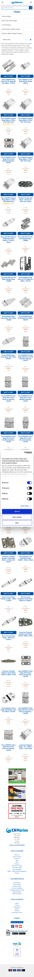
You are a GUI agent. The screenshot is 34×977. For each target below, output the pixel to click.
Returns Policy (17, 886)
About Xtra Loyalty (17, 865)
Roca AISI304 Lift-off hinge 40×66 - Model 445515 (25, 81)
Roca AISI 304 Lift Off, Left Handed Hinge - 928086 (25, 238)
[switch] (29, 488)
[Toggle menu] (2, 2)
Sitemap (17, 864)
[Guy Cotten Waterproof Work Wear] (17, 793)
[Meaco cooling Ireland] (17, 776)
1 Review (12, 124)
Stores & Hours (17, 856)
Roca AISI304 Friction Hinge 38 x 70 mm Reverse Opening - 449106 (9, 398)
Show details (25, 506)
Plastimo (17, 910)
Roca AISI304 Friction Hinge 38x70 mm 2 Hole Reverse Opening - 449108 (25, 710)
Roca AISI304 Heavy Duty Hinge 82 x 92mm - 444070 (25, 318)
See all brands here (17, 912)
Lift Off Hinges (6, 25)
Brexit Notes (17, 882)
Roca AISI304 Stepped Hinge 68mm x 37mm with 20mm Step (8, 199)
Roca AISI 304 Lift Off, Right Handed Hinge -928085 (8, 279)
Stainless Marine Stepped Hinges (12, 33)
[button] (30, 40)
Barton (17, 908)
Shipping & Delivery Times (17, 890)
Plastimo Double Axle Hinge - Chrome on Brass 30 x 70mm (25, 199)
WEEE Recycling (17, 893)
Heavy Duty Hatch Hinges (9, 20)
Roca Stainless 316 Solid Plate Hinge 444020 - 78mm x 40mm (25, 558)
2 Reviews (12, 203)
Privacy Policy (17, 884)
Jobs (17, 862)
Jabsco (17, 903)
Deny (17, 523)
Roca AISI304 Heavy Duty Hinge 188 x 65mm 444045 (8, 357)
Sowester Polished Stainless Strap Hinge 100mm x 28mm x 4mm (8, 672)
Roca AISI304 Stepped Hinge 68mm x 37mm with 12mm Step (25, 120)
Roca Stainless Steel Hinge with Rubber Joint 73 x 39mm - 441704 (8, 709)
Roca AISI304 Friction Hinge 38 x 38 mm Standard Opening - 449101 (9, 160)
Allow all (17, 511)
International (17, 907)
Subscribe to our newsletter (17, 922)
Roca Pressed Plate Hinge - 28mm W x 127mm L (8, 637)
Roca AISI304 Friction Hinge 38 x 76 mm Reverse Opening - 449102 (26, 439)
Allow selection (17, 517)
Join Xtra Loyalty (17, 867)
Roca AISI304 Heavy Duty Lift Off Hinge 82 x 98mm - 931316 (25, 279)
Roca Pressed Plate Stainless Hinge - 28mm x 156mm (8, 598)
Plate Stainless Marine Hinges (11, 29)
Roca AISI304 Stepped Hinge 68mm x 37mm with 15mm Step (25, 159)
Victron (17, 905)
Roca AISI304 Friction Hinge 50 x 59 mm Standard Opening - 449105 (9, 439)
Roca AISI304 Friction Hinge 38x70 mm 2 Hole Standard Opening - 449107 (25, 357)
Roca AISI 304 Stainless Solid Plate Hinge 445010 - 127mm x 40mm (8, 239)
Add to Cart (8, 76)
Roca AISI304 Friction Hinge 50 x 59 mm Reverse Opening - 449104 (9, 747)
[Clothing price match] (17, 811)
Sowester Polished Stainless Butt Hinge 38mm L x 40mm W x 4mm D (8, 559)
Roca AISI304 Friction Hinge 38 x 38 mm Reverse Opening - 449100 (26, 673)
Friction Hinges (6, 16)
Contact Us (17, 858)
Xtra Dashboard (17, 869)
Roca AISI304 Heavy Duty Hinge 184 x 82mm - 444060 (8, 318)
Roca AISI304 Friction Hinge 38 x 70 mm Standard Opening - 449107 (26, 398)
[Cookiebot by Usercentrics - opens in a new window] (24, 453)
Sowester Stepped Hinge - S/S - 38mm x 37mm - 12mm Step (25, 746)
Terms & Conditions (17, 888)
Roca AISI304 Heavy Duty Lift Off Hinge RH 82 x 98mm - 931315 (8, 81)
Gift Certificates (17, 891)
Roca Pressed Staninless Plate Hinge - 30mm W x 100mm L (25, 598)
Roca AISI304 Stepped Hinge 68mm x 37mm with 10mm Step (8, 120)
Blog (17, 860)
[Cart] (31, 2)
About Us (17, 855)
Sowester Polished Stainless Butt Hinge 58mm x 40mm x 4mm (25, 634)
